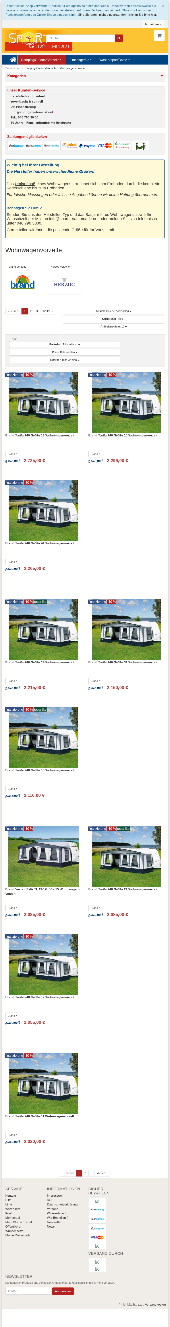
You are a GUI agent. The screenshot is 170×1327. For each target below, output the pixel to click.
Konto (9, 1213)
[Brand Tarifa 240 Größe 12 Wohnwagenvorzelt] (43, 964)
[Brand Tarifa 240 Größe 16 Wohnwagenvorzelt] (43, 402)
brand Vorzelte (17, 266)
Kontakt (10, 1195)
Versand (52, 1209)
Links (9, 1204)
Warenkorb (13, 1209)
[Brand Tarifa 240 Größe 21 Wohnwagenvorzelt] (126, 856)
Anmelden (152, 24)
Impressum (55, 1195)
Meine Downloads (17, 1235)
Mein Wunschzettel (18, 1222)
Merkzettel (12, 1217)
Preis (113, 318)
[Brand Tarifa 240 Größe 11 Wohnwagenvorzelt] (43, 1083)
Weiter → (48, 311)
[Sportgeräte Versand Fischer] (38, 40)
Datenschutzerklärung (62, 1204)
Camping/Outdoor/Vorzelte (40, 60)
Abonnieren (63, 1291)
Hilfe (8, 1200)
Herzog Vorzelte (60, 266)
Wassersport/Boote (113, 60)
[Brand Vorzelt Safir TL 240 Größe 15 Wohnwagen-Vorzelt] (43, 856)
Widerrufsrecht (57, 1213)
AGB (50, 1200)
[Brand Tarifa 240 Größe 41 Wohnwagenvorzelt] (43, 510)
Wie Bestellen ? (58, 1217)
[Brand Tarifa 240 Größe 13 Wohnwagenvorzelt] (43, 737)
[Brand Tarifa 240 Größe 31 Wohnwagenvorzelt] (126, 629)
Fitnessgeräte (80, 60)
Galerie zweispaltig (112, 311)
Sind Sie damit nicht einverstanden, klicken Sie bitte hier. (117, 14)
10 (112, 326)
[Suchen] (119, 38)
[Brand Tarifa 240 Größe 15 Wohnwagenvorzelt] (126, 402)
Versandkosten (155, 1304)
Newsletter (54, 1222)
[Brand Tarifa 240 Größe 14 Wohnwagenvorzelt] (43, 629)
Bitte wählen (63, 344)
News (51, 1226)
